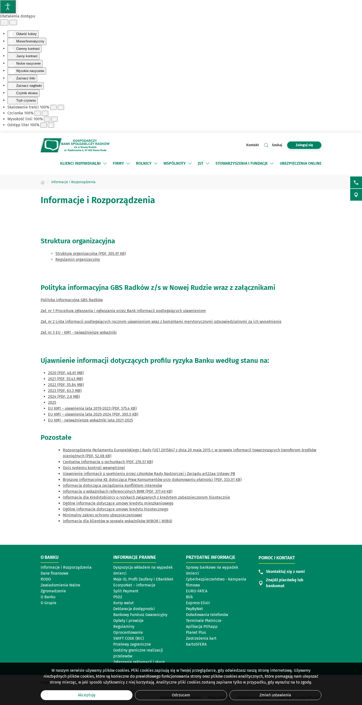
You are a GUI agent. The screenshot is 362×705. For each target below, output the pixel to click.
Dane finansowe (54, 573)
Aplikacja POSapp (202, 626)
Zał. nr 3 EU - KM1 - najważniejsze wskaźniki (79, 332)
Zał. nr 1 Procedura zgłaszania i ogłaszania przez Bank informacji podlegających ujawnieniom (123, 310)
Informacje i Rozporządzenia (66, 567)
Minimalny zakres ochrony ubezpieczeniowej (102, 515)
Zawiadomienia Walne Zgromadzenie (60, 588)
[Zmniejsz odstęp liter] (43, 125)
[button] (105, 163)
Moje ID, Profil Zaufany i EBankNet (143, 579)
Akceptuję (87, 695)
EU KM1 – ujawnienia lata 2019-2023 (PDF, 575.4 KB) (92, 408)
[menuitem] (84, 163)
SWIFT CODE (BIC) (128, 638)
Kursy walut (123, 602)
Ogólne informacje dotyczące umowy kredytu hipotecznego (115, 509)
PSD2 (117, 597)
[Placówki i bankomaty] (356, 195)
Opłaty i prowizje (128, 620)
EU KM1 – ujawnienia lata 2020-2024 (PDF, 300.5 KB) (93, 414)
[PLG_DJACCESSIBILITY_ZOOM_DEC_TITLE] (53, 107)
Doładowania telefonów (207, 614)
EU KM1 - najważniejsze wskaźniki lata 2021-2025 (90, 420)
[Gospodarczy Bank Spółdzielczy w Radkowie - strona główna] (75, 145)
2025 (52, 402)
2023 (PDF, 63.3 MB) (65, 390)
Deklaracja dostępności (134, 608)
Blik (189, 597)
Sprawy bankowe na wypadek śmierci (212, 570)
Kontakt (252, 145)
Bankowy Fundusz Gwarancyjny (140, 614)
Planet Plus (196, 632)
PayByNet (194, 608)
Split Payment (125, 591)
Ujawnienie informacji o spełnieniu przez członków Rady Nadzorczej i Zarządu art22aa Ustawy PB (149, 473)
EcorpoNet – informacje (134, 585)
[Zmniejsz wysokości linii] (47, 119)
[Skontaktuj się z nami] (356, 182)
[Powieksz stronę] (61, 107)
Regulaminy (123, 626)
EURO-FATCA (196, 591)
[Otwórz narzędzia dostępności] (8, 6)
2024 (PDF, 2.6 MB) (64, 396)
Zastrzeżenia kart (201, 638)
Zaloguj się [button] (304, 145)
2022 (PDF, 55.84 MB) (66, 384)
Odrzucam (181, 695)
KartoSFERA (196, 644)
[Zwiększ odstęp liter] (51, 125)
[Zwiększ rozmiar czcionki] (45, 113)
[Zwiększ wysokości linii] (54, 119)
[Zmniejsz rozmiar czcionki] (37, 113)
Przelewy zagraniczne (132, 644)
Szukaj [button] (277, 145)
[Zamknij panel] (13, 22)
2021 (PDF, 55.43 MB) (65, 378)
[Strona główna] (43, 182)
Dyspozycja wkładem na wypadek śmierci (143, 570)
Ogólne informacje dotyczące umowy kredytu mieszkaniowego (118, 503)
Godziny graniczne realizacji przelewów (138, 653)
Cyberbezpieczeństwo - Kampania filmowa (216, 582)
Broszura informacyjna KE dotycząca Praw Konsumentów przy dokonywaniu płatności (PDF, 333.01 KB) (152, 479)
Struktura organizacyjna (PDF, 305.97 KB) (90, 253)
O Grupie (64, 603)
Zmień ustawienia (275, 695)
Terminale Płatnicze (203, 620)
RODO (46, 579)
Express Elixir (198, 602)
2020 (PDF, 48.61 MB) (66, 372)
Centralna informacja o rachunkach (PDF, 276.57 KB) (108, 461)
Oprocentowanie (128, 632)
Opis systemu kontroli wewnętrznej (94, 467)
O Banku (48, 597)
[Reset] (4, 22)
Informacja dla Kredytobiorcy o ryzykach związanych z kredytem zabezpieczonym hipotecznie (146, 497)
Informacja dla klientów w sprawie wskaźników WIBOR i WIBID (117, 521)
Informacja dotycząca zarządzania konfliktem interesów (112, 485)
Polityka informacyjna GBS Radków (72, 300)
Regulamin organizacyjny (77, 259)
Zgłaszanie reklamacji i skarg (139, 662)
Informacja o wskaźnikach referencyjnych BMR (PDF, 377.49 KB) (117, 491)
